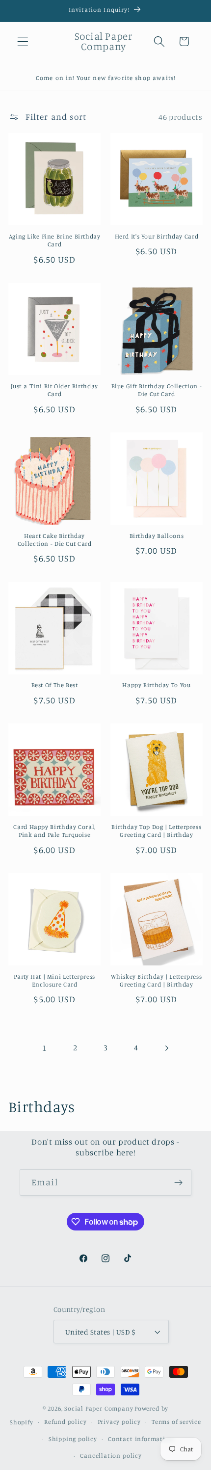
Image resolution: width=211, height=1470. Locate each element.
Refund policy (65, 1421)
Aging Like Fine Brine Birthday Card (55, 240)
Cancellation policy (110, 1455)
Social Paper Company (98, 1408)
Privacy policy (119, 1421)
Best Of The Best (54, 685)
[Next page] (166, 1048)
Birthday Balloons (157, 535)
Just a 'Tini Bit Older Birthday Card (54, 390)
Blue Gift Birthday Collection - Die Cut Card (156, 390)
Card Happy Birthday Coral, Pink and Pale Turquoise (54, 830)
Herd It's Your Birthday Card (157, 236)
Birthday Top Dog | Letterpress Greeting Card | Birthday (156, 830)
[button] (22, 41)
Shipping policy (73, 1439)
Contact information (140, 1439)
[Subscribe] (178, 1182)
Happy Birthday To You (156, 685)
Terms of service (176, 1421)
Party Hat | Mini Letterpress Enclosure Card (54, 980)
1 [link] (44, 1047)
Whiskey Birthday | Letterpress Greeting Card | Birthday (156, 980)
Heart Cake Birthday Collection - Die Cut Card (55, 539)
